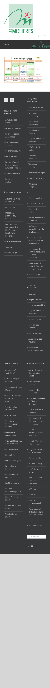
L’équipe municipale (36, 107)
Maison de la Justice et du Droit (36, 219)
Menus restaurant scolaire (12, 144)
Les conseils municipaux (33, 114)
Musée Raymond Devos (35, 470)
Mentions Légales (35, 525)
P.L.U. (30, 192)
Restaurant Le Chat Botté (13, 507)
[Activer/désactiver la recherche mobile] (39, 36)
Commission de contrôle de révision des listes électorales (36, 253)
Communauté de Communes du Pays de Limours (36, 421)
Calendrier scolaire (13, 151)
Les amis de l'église (13, 460)
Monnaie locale (34, 458)
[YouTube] (12, 100)
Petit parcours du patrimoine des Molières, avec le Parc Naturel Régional (12, 230)
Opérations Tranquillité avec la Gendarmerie (36, 229)
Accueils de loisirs (12, 173)
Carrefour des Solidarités (33, 391)
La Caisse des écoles (10, 180)
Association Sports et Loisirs (12, 380)
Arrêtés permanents (36, 178)
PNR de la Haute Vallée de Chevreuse (35, 480)
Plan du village (11, 252)
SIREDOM (32, 494)
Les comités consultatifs (33, 123)
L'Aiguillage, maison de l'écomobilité (36, 451)
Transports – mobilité (33, 165)
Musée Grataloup (35, 463)
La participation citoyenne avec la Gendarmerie (35, 240)
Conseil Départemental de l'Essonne (35, 432)
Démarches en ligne (36, 172)
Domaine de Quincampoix (10, 434)
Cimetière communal (32, 157)
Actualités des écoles (11, 121)
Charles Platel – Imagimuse (11, 408)
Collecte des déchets (33, 210)
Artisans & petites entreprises (12, 200)
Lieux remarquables (13, 241)
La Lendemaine (11, 449)
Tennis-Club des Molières (11, 515)
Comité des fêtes (35, 333)
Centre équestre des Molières (13, 388)
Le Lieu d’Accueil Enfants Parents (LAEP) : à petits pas (13, 165)
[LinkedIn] (6, 100)
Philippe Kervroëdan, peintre (13, 490)
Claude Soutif (10, 415)
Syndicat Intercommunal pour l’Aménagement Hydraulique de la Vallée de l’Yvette (35, 507)
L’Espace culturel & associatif (36, 140)
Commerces (10, 207)
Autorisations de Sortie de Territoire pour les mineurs (36, 266)
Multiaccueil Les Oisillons (12, 476)
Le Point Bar (10, 455)
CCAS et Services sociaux (35, 148)
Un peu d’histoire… (36, 299)
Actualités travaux (35, 203)
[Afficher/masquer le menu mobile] (44, 36)
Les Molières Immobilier (10, 467)
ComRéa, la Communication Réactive (11, 424)
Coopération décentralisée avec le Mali (36, 350)
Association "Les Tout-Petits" (11, 371)
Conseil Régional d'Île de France (35, 442)
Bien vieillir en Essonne (34, 383)
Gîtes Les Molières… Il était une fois (13, 442)
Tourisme (9, 247)
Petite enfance (11, 156)
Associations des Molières (35, 340)
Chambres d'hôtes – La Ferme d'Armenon (13, 398)
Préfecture (32, 489)
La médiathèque (35, 319)
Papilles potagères (12, 483)
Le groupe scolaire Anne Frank (12, 135)
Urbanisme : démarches (33, 185)
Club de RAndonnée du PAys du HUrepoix (36, 401)
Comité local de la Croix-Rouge (35, 411)
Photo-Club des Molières (11, 498)
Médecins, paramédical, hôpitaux (10, 216)
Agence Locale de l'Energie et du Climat (35, 373)
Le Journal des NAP (13, 128)
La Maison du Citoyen (33, 131)
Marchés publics (35, 198)
